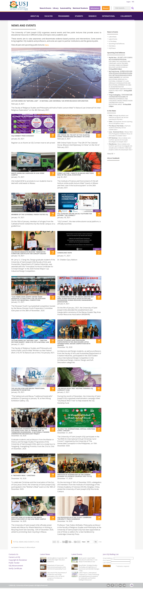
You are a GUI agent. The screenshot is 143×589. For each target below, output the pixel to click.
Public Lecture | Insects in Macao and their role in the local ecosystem (75, 174)
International (108, 16)
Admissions (94, 8)
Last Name (107, 563)
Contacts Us (13, 554)
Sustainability (65, 8)
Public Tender (14, 563)
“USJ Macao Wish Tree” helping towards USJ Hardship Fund (75, 389)
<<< (54, 542)
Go (96, 542)
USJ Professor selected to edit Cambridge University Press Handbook (74, 518)
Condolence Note (64, 253)
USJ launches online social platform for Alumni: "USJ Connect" (74, 214)
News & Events (45, 8)
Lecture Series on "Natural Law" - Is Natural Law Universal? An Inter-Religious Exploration (49, 101)
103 (66, 542)
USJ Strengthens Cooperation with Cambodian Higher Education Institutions (57, 559)
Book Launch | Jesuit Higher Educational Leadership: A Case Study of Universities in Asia (88, 559)
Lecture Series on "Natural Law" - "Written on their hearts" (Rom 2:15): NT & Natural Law (30, 341)
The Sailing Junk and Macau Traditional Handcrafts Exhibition (28, 389)
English (128, 2)
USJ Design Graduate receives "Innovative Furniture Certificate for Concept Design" (28, 253)
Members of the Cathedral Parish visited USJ (29, 214)
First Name (107, 560)
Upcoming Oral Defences (117, 44)
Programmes (63, 16)
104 (69, 542)
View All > (111, 153)
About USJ (34, 16)
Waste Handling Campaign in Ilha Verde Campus (27, 174)
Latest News (113, 37)
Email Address (108, 558)
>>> (78, 542)
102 (63, 542)
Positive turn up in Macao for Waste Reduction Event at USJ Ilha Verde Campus (28, 518)
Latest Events (113, 39)
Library (56, 8)
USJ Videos (112, 46)
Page (83, 542)
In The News (113, 41)
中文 (133, 2)
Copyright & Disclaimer (18, 560)
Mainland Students (80, 8)
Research (92, 16)
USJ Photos (112, 48)
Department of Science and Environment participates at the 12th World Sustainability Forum (56, 567)
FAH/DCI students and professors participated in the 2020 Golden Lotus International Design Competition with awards (73, 342)
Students (79, 16)
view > (121, 119)
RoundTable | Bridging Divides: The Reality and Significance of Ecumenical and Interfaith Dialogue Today (89, 568)
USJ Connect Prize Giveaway (22, 136)
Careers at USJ (14, 557)
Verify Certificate (15, 568)
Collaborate (126, 16)
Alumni (106, 8)
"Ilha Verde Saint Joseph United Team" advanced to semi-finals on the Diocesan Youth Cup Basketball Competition (28, 298)
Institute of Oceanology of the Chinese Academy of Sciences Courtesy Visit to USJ (74, 475)
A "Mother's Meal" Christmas (23, 475)
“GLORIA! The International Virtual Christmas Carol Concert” (76, 430)
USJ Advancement (16, 565)
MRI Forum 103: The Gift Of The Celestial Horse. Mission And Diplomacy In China (73, 136)
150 (75, 542)
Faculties (48, 16)
